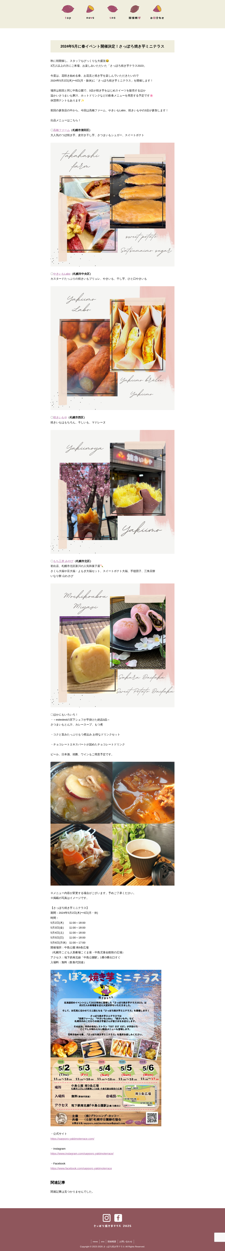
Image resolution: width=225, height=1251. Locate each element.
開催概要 (112, 1241)
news (95, 1241)
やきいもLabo (61, 273)
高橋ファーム (61, 130)
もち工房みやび (63, 561)
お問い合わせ (125, 1241)
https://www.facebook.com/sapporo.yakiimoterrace (81, 1168)
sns (102, 1241)
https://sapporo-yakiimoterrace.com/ (72, 1138)
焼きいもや (60, 417)
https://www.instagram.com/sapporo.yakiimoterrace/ (82, 1153)
